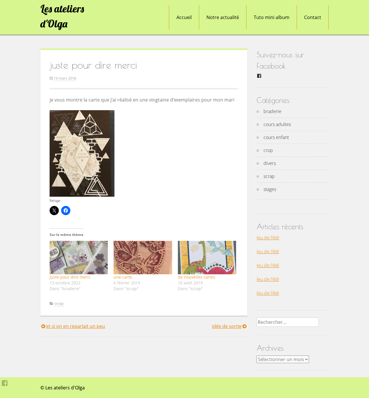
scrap (59, 303)
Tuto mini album (271, 17)
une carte (123, 277)
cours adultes (277, 124)
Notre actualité (222, 17)
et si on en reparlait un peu (75, 326)
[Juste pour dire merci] (79, 257)
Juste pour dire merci (70, 277)
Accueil (184, 17)
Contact (312, 17)
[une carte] (143, 257)
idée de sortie (227, 326)
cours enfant (276, 137)
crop (268, 150)
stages (269, 189)
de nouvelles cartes (196, 277)
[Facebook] (5, 383)
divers (269, 163)
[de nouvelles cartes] (207, 257)
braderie (272, 111)
